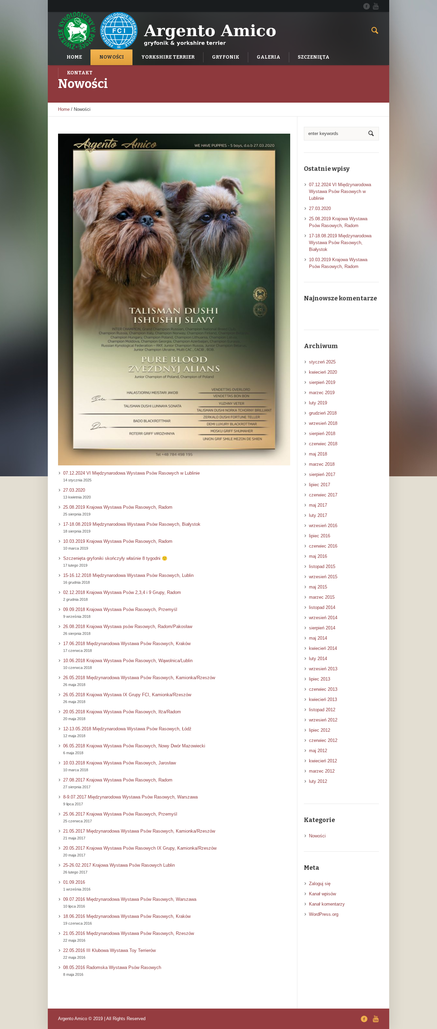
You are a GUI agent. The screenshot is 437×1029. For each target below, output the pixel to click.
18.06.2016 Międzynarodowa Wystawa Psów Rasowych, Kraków (127, 916)
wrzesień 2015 (323, 576)
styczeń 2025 (322, 361)
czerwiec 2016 (323, 546)
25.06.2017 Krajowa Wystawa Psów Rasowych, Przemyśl (120, 814)
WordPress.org (323, 914)
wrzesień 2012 (323, 719)
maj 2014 (318, 638)
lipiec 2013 (319, 679)
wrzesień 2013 (323, 668)
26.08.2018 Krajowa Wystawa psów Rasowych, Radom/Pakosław (127, 626)
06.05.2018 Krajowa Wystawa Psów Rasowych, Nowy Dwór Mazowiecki (134, 745)
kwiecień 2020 (323, 372)
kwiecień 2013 (323, 699)
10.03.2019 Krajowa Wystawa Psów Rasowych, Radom (117, 541)
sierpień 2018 (322, 433)
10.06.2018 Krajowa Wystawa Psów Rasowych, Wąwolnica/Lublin (128, 660)
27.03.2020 (74, 490)
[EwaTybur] (375, 6)
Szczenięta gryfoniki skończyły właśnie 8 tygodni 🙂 (115, 558)
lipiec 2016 (319, 535)
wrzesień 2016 (323, 525)
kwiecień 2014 (323, 648)
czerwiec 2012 (323, 740)
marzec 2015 (322, 597)
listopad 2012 (322, 709)
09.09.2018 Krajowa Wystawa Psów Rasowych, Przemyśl (120, 609)
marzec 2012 (322, 771)
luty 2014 (318, 658)
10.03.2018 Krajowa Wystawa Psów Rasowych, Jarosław (119, 762)
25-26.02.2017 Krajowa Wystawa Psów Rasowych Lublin (119, 865)
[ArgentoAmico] (366, 6)
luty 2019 (318, 402)
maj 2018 (318, 454)
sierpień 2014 (322, 627)
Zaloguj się (319, 883)
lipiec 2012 (319, 730)
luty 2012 (318, 781)
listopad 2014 (322, 607)
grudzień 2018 (323, 413)
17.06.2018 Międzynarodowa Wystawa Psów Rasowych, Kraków (127, 643)
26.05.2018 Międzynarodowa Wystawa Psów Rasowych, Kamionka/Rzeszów (139, 677)
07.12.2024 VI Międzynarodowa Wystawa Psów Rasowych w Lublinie (131, 473)
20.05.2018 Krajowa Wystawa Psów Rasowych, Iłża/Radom (122, 711)
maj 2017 (318, 505)
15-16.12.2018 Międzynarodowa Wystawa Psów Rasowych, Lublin (128, 575)
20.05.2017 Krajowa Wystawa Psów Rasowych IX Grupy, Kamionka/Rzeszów (139, 848)
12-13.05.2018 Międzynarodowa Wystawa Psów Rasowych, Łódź (127, 728)
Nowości (317, 835)
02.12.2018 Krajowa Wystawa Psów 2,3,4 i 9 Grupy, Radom (122, 592)
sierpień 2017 (322, 474)
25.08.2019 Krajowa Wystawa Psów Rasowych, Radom (117, 507)
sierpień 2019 (322, 382)
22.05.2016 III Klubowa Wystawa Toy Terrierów (109, 950)
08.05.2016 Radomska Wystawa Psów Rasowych (112, 967)
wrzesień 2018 (323, 423)
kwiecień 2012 (323, 760)
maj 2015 (318, 587)
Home (64, 109)
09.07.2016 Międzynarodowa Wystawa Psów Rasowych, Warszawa (129, 899)
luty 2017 (318, 515)
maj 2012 (318, 750)
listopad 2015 (322, 566)
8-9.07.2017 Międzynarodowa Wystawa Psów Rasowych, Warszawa (130, 797)
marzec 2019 (322, 392)
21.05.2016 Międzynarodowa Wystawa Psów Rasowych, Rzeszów (128, 933)
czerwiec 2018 (323, 443)
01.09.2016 (74, 882)
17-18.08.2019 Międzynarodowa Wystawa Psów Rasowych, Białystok (131, 524)
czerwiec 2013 (323, 689)
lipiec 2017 (319, 484)
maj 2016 (318, 556)
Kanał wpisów (322, 893)
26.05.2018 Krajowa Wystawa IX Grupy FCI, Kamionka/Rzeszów (127, 694)
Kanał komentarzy (327, 904)
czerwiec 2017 (323, 494)
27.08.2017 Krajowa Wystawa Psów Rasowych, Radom (117, 779)
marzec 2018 (322, 464)
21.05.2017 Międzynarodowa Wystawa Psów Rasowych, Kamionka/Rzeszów (139, 831)
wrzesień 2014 (323, 617)
